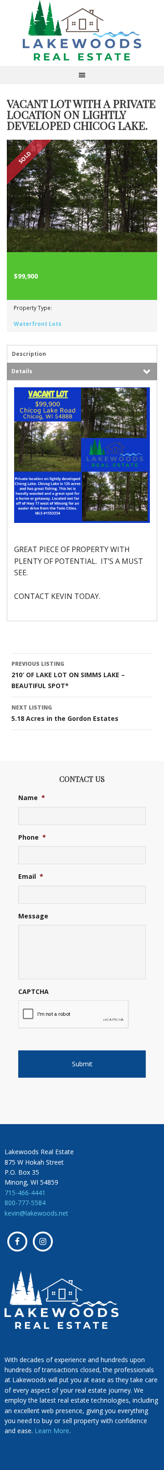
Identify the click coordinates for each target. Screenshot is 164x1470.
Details (21, 371)
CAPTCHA (33, 992)
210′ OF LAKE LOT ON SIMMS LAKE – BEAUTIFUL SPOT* (68, 675)
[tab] (82, 354)
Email (30, 876)
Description (29, 354)
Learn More (52, 1430)
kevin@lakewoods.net (36, 1213)
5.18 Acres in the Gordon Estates (64, 713)
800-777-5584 (25, 1202)
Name (31, 798)
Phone (32, 837)
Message (33, 916)
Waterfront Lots (38, 324)
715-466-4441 (25, 1192)
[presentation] (73, 1014)
